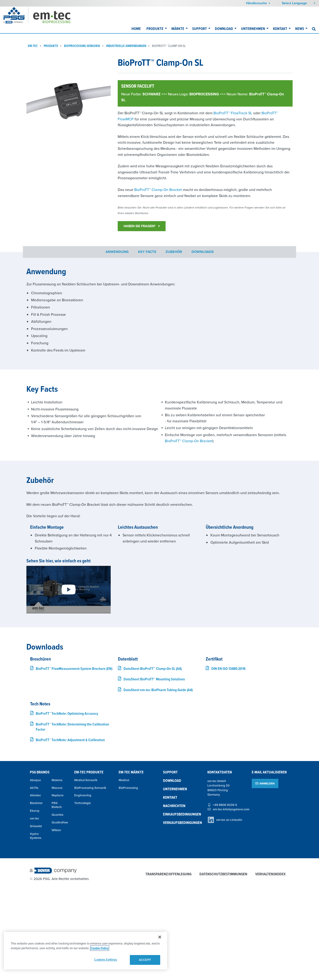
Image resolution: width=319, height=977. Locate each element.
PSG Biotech (57, 805)
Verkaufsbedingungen (182, 822)
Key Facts (147, 252)
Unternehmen (253, 28)
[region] (85, 951)
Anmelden (267, 783)
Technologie (82, 803)
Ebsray (34, 810)
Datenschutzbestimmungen (223, 874)
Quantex (58, 814)
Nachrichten (174, 805)
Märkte (177, 28)
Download (224, 28)
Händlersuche (257, 3)
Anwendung (117, 252)
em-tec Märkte (131, 772)
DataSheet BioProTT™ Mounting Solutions (154, 679)
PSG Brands (40, 772)
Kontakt (280, 28)
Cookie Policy (100, 948)
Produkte (154, 28)
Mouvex (57, 788)
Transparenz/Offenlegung (168, 874)
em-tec (33, 46)
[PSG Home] (16, 15)
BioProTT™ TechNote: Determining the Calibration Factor (72, 727)
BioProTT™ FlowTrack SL (232, 112)
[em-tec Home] (58, 15)
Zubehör (174, 252)
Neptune (58, 795)
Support (199, 28)
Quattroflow (59, 822)
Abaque (35, 780)
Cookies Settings (105, 959)
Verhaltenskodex (270, 874)
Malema (57, 780)
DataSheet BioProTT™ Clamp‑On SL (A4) (153, 668)
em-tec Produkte (88, 772)
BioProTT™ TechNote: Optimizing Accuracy (67, 713)
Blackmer (36, 803)
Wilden (56, 830)
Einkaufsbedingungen (182, 814)
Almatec (35, 795)
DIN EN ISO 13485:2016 (228, 668)
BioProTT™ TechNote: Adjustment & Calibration (70, 740)
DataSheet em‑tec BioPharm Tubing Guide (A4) (158, 690)
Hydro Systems (35, 836)
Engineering (82, 795)
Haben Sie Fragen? (140, 226)
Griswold (36, 826)
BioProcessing (128, 788)
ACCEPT (145, 960)
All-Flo (34, 788)
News (299, 28)
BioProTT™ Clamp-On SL (169, 46)
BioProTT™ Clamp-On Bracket (158, 189)
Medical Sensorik (85, 780)
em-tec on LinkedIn (229, 820)
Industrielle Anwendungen (126, 46)
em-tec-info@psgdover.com (231, 809)
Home (136, 28)
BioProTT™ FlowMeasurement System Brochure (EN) (74, 668)
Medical (124, 780)
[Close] (160, 937)
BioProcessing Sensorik (82, 46)
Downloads (202, 252)
